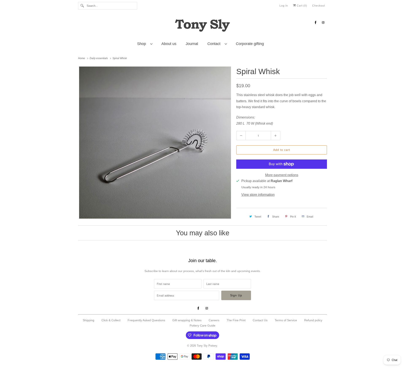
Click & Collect (110, 320)
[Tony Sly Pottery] (202, 26)
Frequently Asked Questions (146, 320)
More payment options (281, 175)
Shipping (88, 320)
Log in (283, 5)
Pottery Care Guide (202, 325)
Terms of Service (286, 320)
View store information (258, 194)
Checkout (318, 5)
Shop (142, 44)
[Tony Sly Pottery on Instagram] (323, 22)
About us (168, 44)
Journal (192, 44)
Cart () (301, 5)
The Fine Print (236, 320)
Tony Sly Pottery (207, 345)
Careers (214, 320)
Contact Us (260, 320)
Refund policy (313, 320)
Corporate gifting (250, 44)
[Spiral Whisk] (155, 143)
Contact (215, 44)
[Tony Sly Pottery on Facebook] (315, 22)
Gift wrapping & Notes (186, 320)
